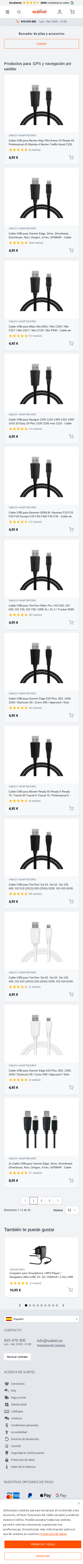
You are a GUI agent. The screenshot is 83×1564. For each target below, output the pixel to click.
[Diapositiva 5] (41, 1305)
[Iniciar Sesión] (59, 12)
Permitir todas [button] (43, 1544)
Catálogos (17, 1411)
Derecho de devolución (25, 1439)
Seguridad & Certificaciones (27, 1452)
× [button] (78, 1503)
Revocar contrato (17, 1356)
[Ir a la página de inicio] (39, 11)
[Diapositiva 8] (53, 1305)
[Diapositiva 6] (45, 1305)
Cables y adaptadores (22, 135)
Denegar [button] (43, 1556)
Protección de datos (23, 1459)
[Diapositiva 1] (26, 1305)
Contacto (16, 1418)
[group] (18, 150)
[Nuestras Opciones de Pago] (13, 1495)
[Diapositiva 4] (38, 1305)
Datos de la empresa (23, 1466)
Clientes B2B (19, 1404)
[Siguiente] (57, 1200)
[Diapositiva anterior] (20, 1305)
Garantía (16, 1446)
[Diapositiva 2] (30, 1305)
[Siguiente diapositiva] (63, 1305)
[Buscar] (19, 12)
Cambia (41, 43)
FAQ (13, 1390)
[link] (25, 1200)
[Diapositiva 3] (34, 1305)
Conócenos (18, 1383)
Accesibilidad (19, 1432)
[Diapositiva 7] (49, 1305)
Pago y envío (18, 1397)
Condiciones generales (25, 1425)
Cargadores (17, 1269)
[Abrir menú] (8, 12)
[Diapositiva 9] (57, 1305)
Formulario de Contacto (51, 1345)
